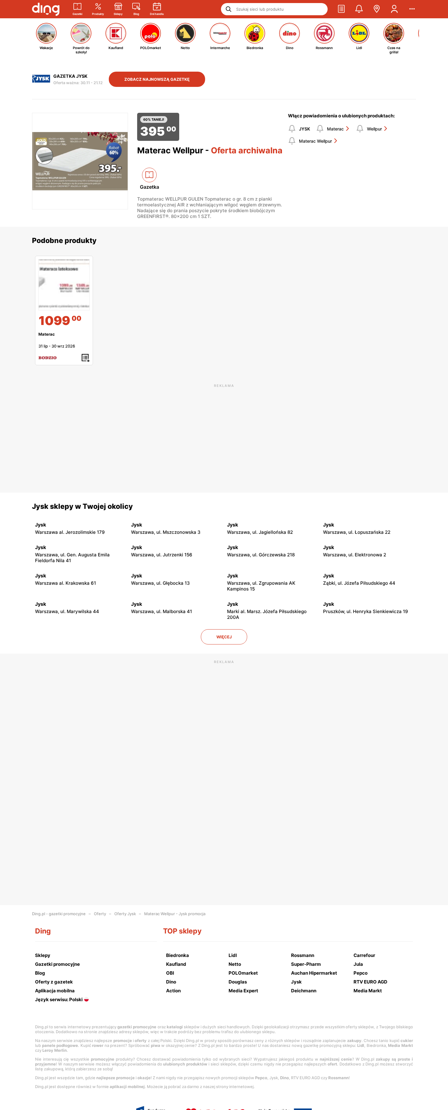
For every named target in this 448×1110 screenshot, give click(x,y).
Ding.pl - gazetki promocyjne (59, 913)
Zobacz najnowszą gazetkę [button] (157, 79)
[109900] (64, 284)
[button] (341, 9)
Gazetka (149, 187)
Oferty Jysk (125, 913)
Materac (335, 128)
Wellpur (374, 128)
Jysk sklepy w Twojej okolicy (82, 506)
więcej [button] (224, 636)
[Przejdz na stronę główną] (45, 9)
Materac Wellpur (315, 141)
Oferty (100, 913)
